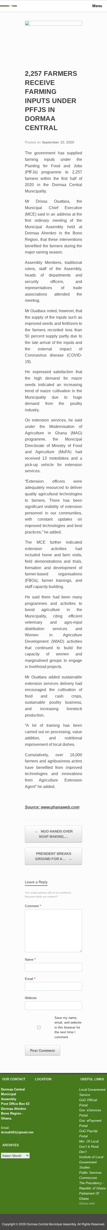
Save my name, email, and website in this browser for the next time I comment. (67, 1027)
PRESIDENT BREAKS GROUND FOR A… (53, 856)
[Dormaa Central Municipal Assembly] (11, 5)
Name (30, 959)
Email (30, 979)
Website (31, 998)
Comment (33, 906)
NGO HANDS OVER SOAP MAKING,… (54, 834)
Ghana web (87, 1203)
